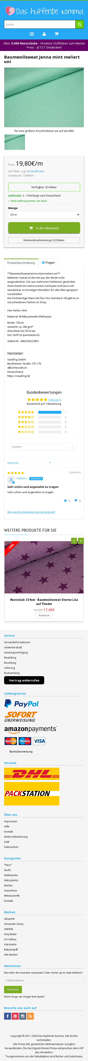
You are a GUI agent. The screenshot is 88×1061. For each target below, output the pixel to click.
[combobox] (44, 24)
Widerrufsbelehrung (15, 836)
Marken (8, 885)
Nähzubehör (11, 880)
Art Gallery (10, 939)
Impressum (10, 821)
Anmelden (13, 989)
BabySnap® (11, 949)
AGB (6, 842)
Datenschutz (11, 847)
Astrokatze (10, 944)
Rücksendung (11, 673)
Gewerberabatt (13, 647)
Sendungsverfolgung (16, 652)
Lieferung (9, 668)
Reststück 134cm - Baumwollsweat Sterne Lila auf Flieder (44, 602)
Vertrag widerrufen (24, 680)
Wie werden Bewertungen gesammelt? (31, 512)
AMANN (8, 929)
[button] (26, 412)
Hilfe (6, 826)
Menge (13, 208)
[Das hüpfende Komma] (44, 11)
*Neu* (8, 865)
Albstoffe (9, 919)
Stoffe (7, 870)
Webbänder (11, 875)
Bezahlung (10, 662)
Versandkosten (35, 171)
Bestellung (10, 657)
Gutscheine (10, 890)
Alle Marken (11, 954)
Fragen (50, 262)
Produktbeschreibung (21, 263)
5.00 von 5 (55, 400)
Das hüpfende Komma (51, 1036)
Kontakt (8, 831)
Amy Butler (10, 934)
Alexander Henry (14, 924)
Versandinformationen (17, 642)
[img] (15, 473)
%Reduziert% (12, 895)
